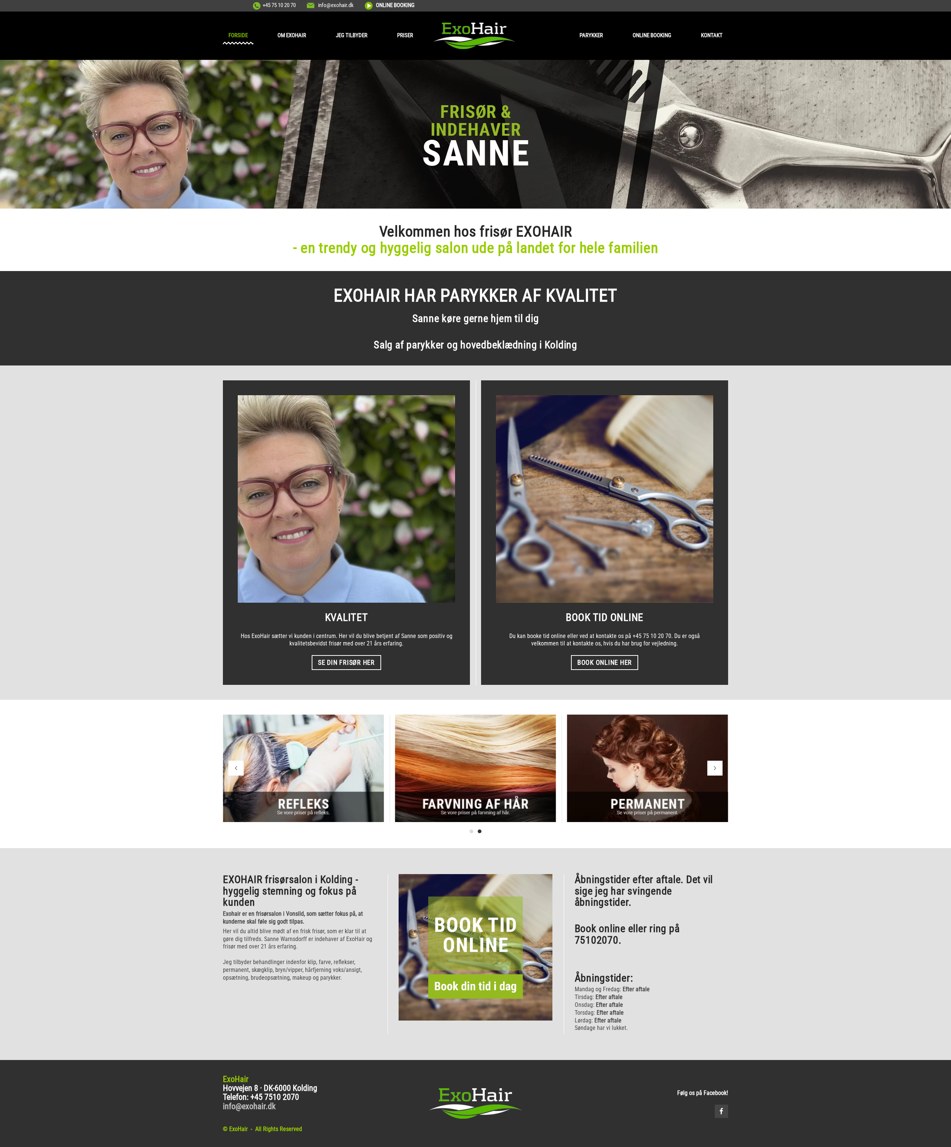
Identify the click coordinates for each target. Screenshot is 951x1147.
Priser (405, 35)
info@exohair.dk (336, 5)
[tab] (471, 831)
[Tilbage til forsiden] (476, 36)
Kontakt (712, 35)
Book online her (604, 662)
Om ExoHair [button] (291, 35)
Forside (238, 35)
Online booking (652, 35)
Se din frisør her (346, 662)
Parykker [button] (591, 35)
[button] (236, 768)
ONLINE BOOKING (395, 5)
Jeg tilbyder (351, 35)
